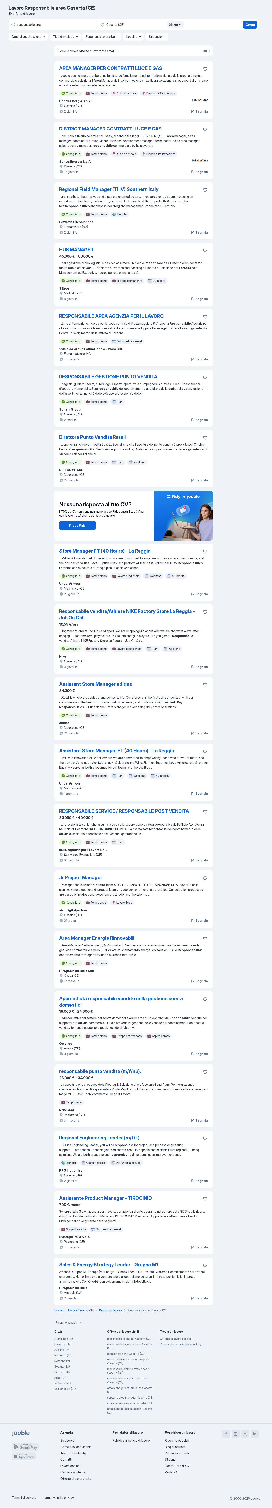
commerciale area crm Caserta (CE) (129, 1403)
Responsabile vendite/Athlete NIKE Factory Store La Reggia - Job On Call (127, 614)
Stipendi (170, 1459)
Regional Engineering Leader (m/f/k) (99, 1138)
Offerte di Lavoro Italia (75, 1479)
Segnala (201, 111)
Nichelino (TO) (63, 1355)
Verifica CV (172, 1472)
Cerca (250, 25)
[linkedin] (255, 1434)
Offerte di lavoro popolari (176, 1338)
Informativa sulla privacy (57, 1498)
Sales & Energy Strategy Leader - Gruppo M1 (108, 1265)
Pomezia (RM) (62, 1344)
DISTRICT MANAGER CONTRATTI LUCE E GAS (110, 129)
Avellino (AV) (62, 1349)
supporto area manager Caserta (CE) (130, 1397)
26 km (173, 25)
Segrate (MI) (62, 1366)
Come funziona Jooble (76, 1447)
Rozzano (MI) (62, 1361)
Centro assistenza (73, 1472)
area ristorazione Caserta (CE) (126, 1353)
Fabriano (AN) (62, 1372)
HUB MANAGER (76, 250)
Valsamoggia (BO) (65, 1388)
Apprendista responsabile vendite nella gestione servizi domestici (121, 1002)
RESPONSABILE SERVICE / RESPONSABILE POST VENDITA (124, 811)
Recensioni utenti (177, 1453)
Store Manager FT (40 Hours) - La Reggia (105, 551)
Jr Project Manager (80, 877)
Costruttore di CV (177, 1466)
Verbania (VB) (62, 1383)
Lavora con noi (70, 1466)
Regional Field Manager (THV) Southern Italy (108, 189)
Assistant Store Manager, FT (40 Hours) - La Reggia (116, 751)
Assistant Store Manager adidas (95, 684)
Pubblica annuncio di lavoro (131, 1440)
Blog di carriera (175, 1447)
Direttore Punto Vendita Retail (92, 437)
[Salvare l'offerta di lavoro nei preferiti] (205, 69)
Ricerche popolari (66, 1322)
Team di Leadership (73, 1453)
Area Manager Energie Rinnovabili (96, 938)
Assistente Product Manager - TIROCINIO (105, 1198)
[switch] (206, 51)
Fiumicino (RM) (63, 1338)
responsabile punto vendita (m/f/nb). (100, 1071)
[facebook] (226, 1434)
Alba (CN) (60, 1377)
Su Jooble (67, 1440)
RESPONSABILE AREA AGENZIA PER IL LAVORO (111, 316)
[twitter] (245, 1434)
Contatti (66, 1459)
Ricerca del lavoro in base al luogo (181, 1344)
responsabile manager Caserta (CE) (129, 1338)
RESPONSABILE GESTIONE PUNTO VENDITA (108, 377)
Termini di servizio (24, 1498)
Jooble (255, 1498)
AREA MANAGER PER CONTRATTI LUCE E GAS (110, 68)
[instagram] (236, 1434)
